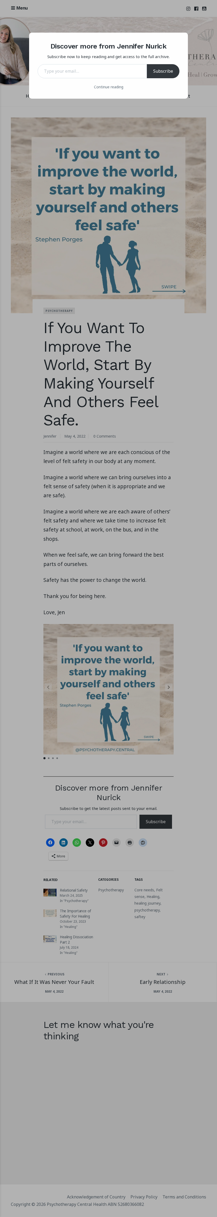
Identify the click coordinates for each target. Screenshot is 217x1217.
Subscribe (163, 71)
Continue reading (108, 86)
